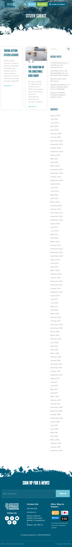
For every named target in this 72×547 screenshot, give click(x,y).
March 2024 (55, 202)
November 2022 (56, 252)
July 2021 (54, 299)
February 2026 (56, 134)
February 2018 (55, 357)
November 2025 (56, 144)
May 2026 (54, 126)
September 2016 (56, 418)
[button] (25, 4)
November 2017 (56, 368)
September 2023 (56, 220)
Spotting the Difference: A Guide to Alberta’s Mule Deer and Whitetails (59, 87)
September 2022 (56, 256)
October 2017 (55, 371)
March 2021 (54, 314)
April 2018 (54, 350)
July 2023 (54, 227)
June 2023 (54, 231)
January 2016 (55, 447)
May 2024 (54, 195)
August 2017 (55, 378)
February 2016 (55, 443)
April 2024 (54, 198)
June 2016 (54, 429)
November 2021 (56, 285)
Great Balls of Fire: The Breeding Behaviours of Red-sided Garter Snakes (59, 73)
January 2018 (55, 360)
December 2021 (56, 281)
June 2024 (54, 191)
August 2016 (55, 422)
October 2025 (55, 148)
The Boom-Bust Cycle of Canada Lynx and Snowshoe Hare (59, 65)
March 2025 (55, 166)
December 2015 (56, 450)
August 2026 (55, 115)
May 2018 (54, 346)
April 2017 (54, 393)
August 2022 (55, 260)
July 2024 (54, 188)
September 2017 (56, 375)
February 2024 (56, 206)
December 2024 (56, 170)
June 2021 (54, 303)
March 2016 (54, 440)
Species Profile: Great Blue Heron (58, 80)
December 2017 (56, 364)
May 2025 (54, 159)
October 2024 (55, 177)
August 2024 (55, 184)
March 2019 (54, 335)
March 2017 (54, 396)
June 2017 (54, 386)
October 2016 (55, 414)
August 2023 (55, 224)
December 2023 (56, 213)
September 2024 (56, 180)
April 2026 (54, 130)
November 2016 (56, 411)
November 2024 (56, 173)
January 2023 (55, 245)
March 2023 (55, 242)
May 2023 (54, 234)
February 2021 (55, 317)
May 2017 (53, 389)
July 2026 (54, 119)
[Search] (68, 49)
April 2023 (54, 238)
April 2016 (54, 436)
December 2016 (56, 407)
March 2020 (55, 332)
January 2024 (55, 209)
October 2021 (55, 288)
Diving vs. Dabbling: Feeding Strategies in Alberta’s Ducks (58, 95)
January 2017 (55, 404)
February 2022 (56, 274)
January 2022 (55, 278)
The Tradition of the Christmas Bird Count (36, 71)
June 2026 (54, 123)
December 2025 (56, 141)
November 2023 (56, 216)
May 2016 (54, 432)
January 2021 (55, 321)
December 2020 (56, 324)
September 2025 (56, 152)
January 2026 (55, 137)
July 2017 (53, 382)
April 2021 (54, 310)
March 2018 (54, 353)
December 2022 (56, 249)
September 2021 (56, 292)
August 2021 (55, 296)
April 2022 (54, 267)
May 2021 (54, 306)
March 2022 (55, 270)
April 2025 (54, 162)
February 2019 (55, 339)
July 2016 (54, 425)
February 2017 (55, 400)
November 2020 (56, 328)
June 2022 (54, 263)
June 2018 (54, 342)
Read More (7, 86)
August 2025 (55, 155)
